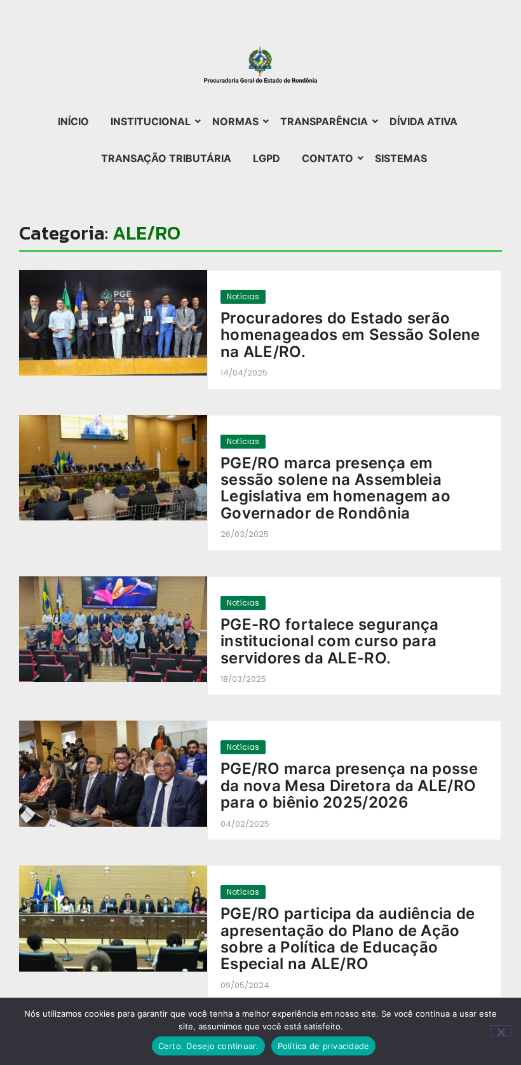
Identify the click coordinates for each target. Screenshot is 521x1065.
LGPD (266, 158)
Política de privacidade (324, 1046)
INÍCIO (73, 121)
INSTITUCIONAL (151, 121)
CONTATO (327, 158)
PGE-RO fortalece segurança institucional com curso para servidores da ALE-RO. (329, 641)
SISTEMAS (401, 158)
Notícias (243, 296)
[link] (113, 323)
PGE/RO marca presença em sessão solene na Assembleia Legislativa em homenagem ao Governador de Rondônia (335, 488)
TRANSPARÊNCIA (324, 121)
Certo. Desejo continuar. (208, 1046)
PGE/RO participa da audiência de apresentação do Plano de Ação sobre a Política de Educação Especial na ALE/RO (347, 939)
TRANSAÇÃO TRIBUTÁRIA (166, 158)
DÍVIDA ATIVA (423, 121)
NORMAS (235, 121)
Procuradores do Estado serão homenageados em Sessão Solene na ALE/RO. (350, 335)
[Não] (500, 1030)
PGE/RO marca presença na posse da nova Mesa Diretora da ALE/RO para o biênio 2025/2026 (349, 786)
